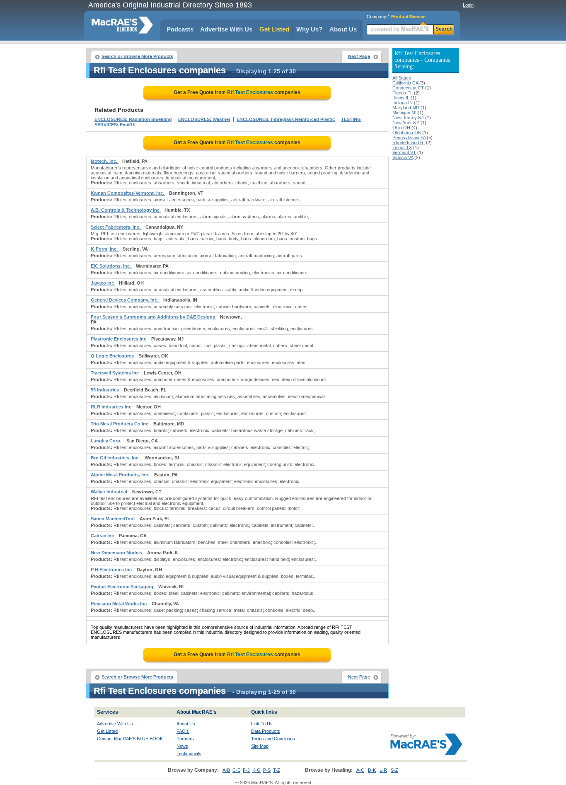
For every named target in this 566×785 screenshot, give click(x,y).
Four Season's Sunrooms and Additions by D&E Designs (153, 316)
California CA (405, 82)
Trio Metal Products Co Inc (120, 423)
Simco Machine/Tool (113, 518)
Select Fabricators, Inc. (116, 227)
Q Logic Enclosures (113, 355)
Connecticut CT (408, 87)
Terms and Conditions (273, 738)
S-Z (394, 770)
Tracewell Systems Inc (115, 372)
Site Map (259, 746)
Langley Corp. (107, 440)
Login (468, 4)
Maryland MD (405, 107)
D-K (372, 770)
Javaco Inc (103, 282)
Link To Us (262, 723)
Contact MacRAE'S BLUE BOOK (130, 738)
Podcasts (180, 29)
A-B (226, 770)
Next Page (359, 56)
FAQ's (183, 731)
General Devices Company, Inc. (125, 299)
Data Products (265, 731)
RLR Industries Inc (112, 406)
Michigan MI (404, 112)
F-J (246, 770)
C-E (236, 770)
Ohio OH (401, 127)
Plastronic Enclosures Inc (119, 338)
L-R (383, 770)
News (182, 746)
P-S (267, 770)
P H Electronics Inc (112, 569)
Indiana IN (402, 102)
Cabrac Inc (103, 535)
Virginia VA (402, 157)
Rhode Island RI (408, 142)
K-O (256, 770)
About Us (343, 29)
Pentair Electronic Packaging (123, 586)
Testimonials (189, 753)
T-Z (276, 770)
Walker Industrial (109, 491)
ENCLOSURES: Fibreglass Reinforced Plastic (286, 119)
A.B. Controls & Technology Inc (126, 210)
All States (401, 77)
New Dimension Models (117, 552)
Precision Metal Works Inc (119, 603)
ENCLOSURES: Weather (204, 119)
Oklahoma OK (406, 132)
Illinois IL (400, 97)
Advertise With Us (226, 29)
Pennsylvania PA (409, 137)
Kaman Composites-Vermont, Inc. (128, 193)
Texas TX (402, 147)
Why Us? (309, 29)
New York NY (405, 122)
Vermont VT (404, 152)
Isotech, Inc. (105, 161)
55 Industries (105, 389)
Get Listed (274, 29)
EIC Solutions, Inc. (111, 265)
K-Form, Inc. (105, 248)
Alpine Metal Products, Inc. (120, 474)
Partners (185, 738)
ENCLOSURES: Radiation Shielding (133, 119)
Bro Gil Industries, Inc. (116, 457)
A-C (360, 770)
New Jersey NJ (408, 117)
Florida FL (402, 92)
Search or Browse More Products (137, 56)
